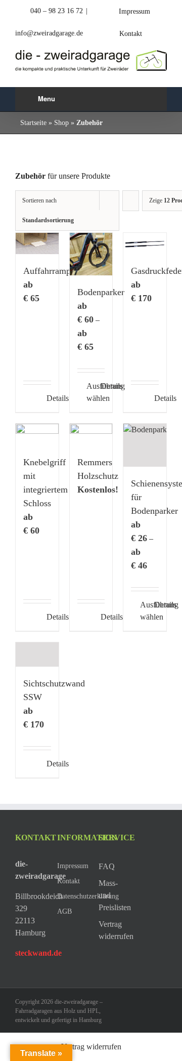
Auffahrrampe (49, 271)
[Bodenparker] (91, 254)
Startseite (33, 123)
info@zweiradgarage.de (49, 33)
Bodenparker (100, 292)
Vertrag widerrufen (91, 1046)
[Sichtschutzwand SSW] (37, 654)
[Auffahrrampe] (37, 243)
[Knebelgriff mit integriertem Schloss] (37, 434)
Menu (46, 98)
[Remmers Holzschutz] (91, 434)
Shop (61, 123)
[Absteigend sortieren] (130, 200)
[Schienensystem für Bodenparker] (144, 445)
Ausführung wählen (88, 392)
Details (49, 398)
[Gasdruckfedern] (144, 243)
